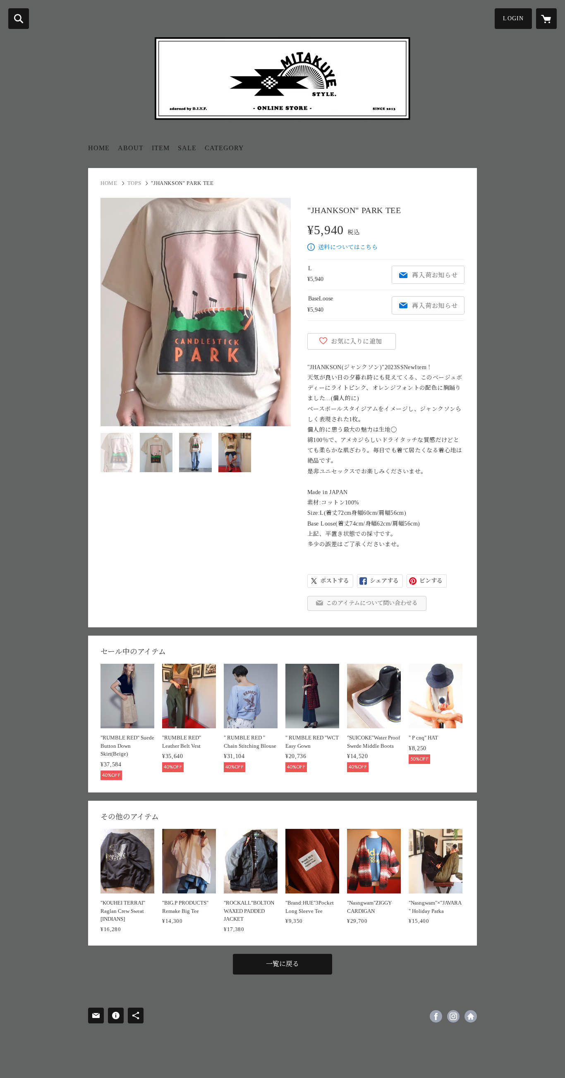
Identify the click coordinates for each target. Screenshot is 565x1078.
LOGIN (513, 18)
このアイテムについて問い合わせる (372, 603)
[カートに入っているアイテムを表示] (546, 18)
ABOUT (131, 147)
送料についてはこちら (348, 247)
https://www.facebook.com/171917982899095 (436, 1016)
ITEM (161, 147)
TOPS (134, 183)
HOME (99, 147)
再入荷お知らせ (434, 275)
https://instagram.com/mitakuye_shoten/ (453, 1016)
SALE (187, 147)
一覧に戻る (282, 964)
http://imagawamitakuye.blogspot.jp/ (470, 1016)
